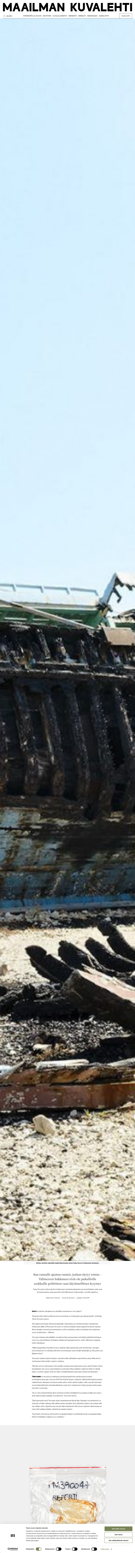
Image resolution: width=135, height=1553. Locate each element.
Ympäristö (72, 16)
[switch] (58, 1549)
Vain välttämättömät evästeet (118, 1540)
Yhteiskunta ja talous (32, 16)
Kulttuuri (47, 16)
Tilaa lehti (126, 16)
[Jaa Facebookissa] (70, 1306)
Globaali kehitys (60, 16)
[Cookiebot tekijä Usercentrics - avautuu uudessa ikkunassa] (12, 1549)
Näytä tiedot (105, 1549)
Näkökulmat (92, 16)
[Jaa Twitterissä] (58, 1306)
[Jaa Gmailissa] (64, 1306)
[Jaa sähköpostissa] (77, 1306)
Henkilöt (82, 16)
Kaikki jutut (104, 16)
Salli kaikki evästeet (118, 1529)
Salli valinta (118, 1534)
